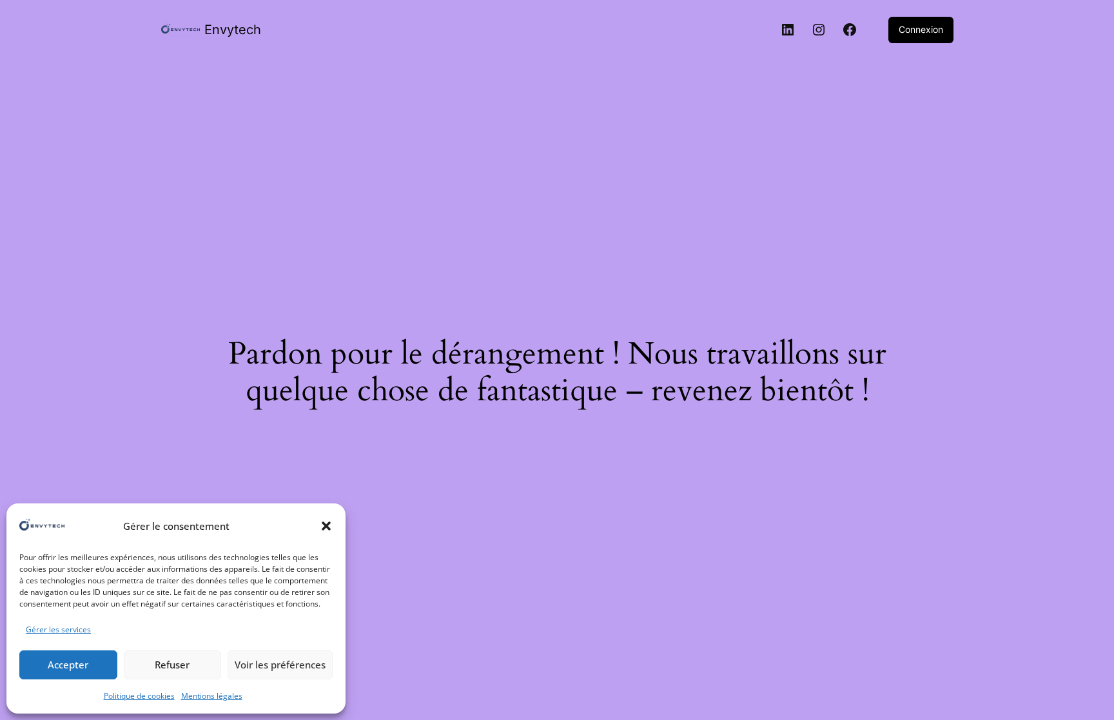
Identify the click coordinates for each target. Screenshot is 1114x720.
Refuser (172, 664)
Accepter (68, 664)
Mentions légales (211, 695)
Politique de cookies (139, 695)
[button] (326, 526)
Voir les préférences (280, 664)
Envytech (232, 29)
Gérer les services (58, 629)
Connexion (921, 29)
